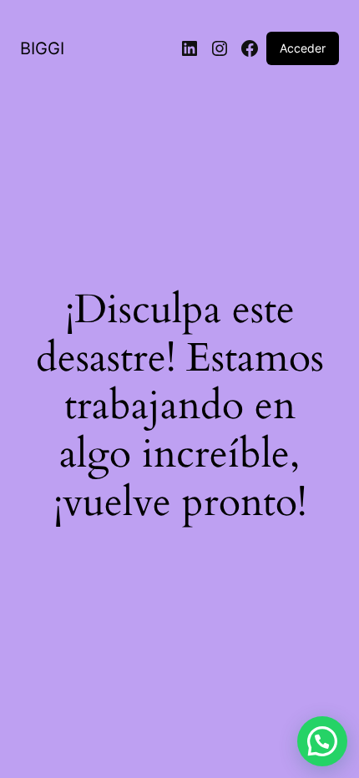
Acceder (303, 48)
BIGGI (42, 48)
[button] (322, 741)
